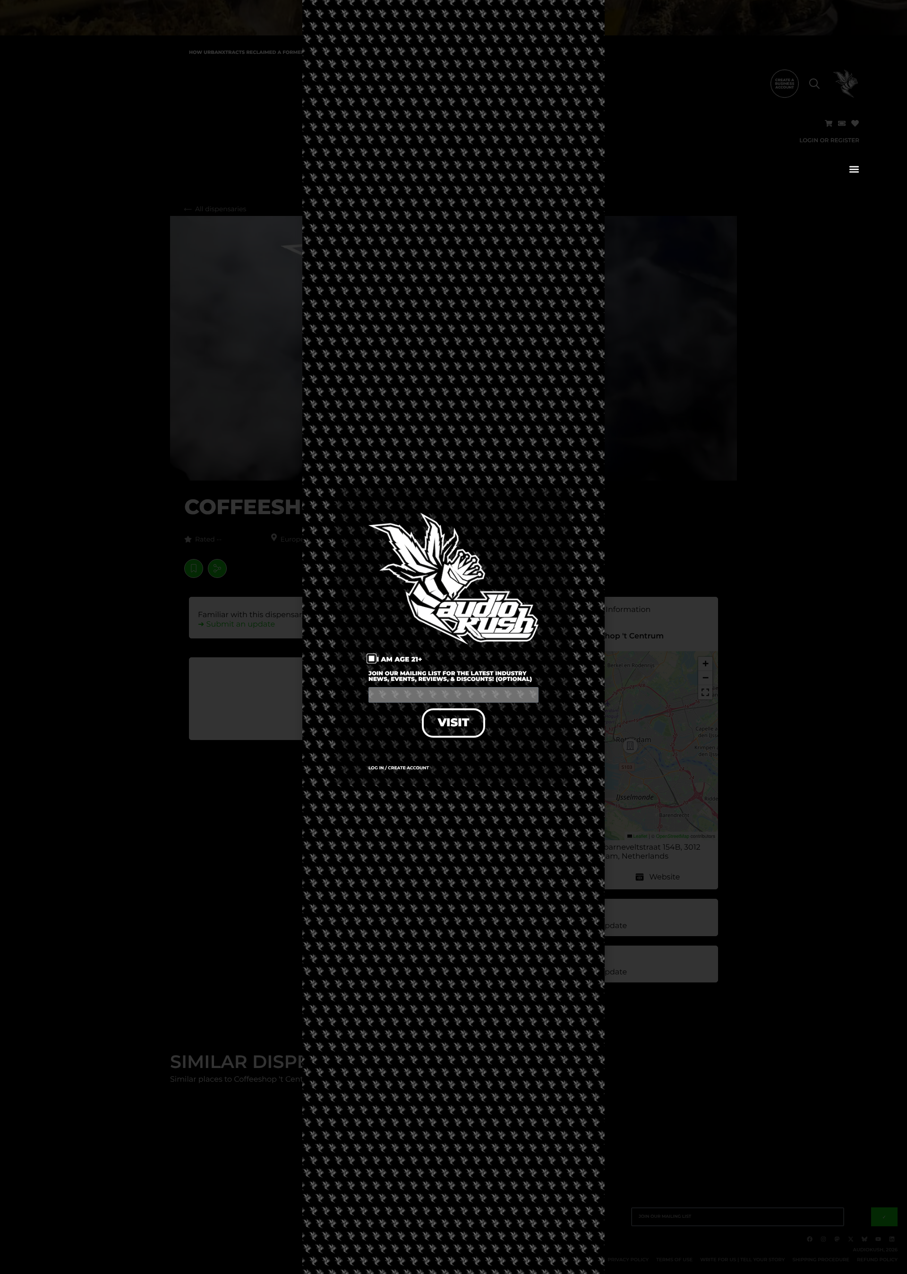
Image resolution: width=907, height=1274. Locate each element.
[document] (453, 637)
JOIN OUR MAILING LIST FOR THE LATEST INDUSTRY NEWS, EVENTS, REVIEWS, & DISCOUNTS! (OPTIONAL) (450, 677)
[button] (854, 169)
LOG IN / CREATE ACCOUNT (398, 768)
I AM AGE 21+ (399, 659)
